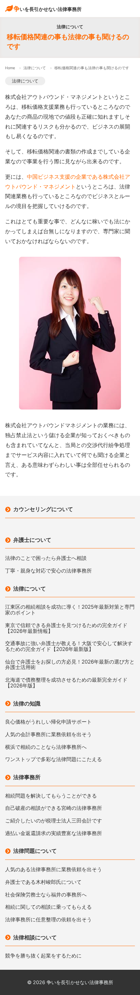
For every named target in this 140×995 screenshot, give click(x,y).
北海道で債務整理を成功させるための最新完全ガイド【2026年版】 (66, 682)
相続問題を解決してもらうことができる (51, 796)
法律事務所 (26, 777)
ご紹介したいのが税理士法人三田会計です (53, 821)
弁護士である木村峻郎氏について (43, 882)
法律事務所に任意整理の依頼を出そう (48, 920)
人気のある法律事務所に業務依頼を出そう (53, 870)
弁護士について (32, 539)
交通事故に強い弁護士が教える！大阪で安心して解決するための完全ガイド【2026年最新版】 (69, 646)
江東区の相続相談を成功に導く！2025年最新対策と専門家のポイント (70, 609)
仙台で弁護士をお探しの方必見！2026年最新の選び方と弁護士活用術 (70, 664)
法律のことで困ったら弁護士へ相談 (46, 558)
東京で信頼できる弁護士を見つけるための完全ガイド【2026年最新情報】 (66, 628)
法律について (34, 67)
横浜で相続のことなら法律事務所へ (46, 747)
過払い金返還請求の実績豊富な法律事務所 (53, 833)
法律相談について (35, 937)
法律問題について (35, 850)
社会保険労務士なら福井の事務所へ (46, 895)
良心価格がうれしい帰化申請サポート (48, 722)
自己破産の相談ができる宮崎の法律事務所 (53, 808)
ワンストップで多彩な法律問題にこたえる (53, 759)
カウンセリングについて (43, 509)
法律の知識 (26, 703)
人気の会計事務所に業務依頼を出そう (48, 735)
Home (10, 67)
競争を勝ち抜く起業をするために (43, 956)
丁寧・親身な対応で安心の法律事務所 (48, 571)
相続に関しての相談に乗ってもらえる (48, 907)
